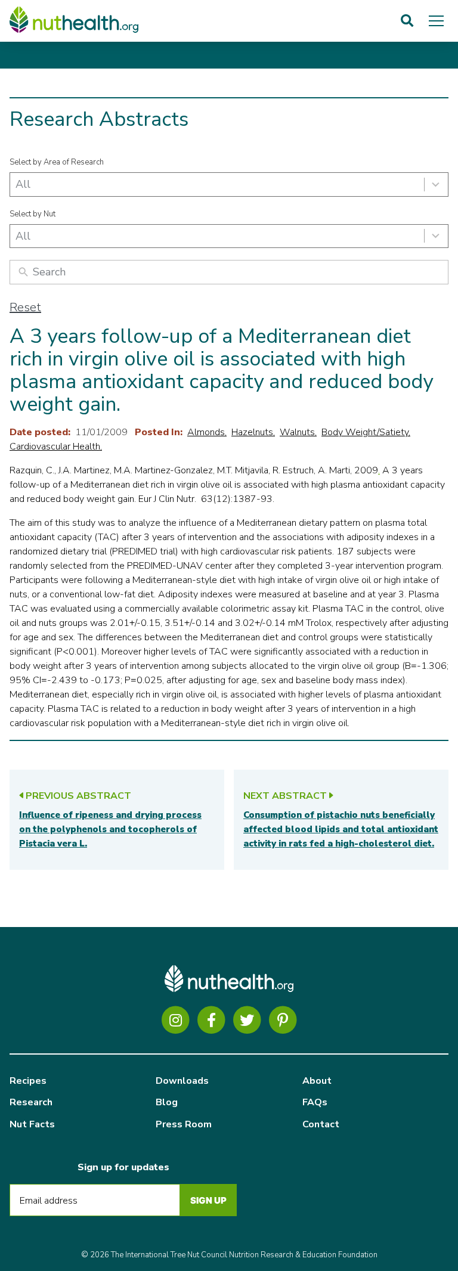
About (317, 1080)
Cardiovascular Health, (56, 446)
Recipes (28, 1080)
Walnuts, (298, 432)
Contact (320, 1124)
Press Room (184, 1124)
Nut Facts (32, 1124)
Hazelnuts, (253, 432)
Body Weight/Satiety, (365, 432)
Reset (25, 307)
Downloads (182, 1080)
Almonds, (207, 432)
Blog (167, 1102)
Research (31, 1102)
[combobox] (229, 184)
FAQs (314, 1102)
